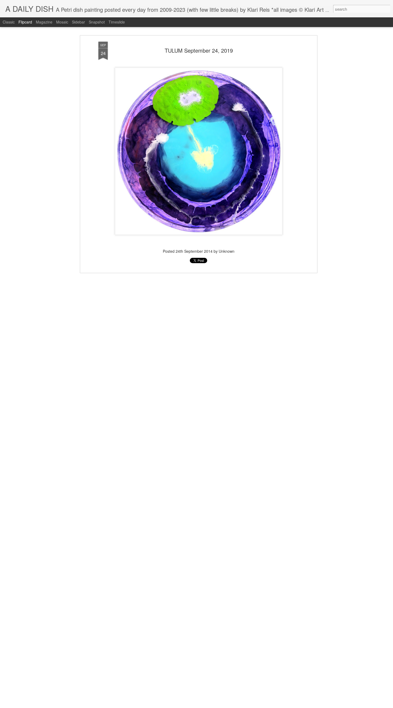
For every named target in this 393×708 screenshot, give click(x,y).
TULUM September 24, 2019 (199, 50)
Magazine (44, 22)
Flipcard (25, 22)
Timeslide (117, 22)
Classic (9, 22)
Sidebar (78, 22)
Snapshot (97, 22)
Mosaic (62, 22)
